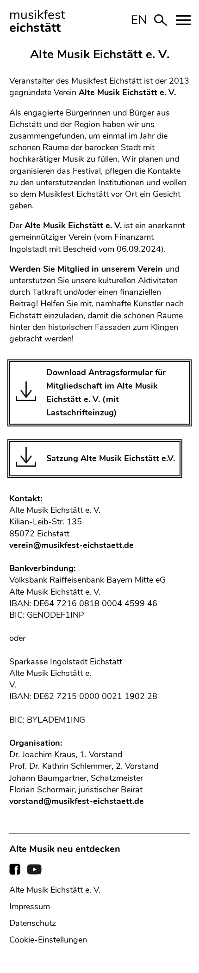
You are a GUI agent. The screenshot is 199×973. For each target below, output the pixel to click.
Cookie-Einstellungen (48, 939)
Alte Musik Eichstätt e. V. (54, 889)
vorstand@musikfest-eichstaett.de (76, 801)
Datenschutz (32, 923)
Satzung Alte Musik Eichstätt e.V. (110, 458)
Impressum (29, 906)
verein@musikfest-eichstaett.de (71, 545)
